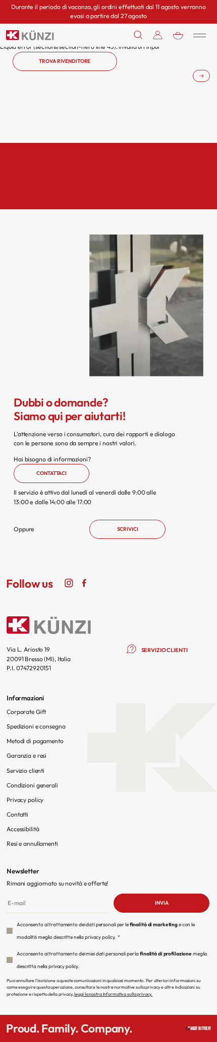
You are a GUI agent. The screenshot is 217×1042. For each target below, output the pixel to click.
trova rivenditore (64, 61)
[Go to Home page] (30, 35)
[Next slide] (201, 75)
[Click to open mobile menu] (199, 35)
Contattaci (51, 473)
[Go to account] (158, 35)
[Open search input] (138, 35)
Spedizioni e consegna (36, 726)
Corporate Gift (26, 711)
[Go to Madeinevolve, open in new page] (198, 1028)
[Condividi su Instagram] (69, 582)
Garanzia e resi (26, 755)
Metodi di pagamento (35, 741)
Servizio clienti (25, 770)
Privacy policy (25, 800)
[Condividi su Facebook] (84, 582)
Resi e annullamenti (32, 843)
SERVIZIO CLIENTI (164, 650)
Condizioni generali (32, 785)
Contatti (17, 814)
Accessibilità (23, 829)
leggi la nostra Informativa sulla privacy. (113, 994)
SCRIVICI (127, 529)
